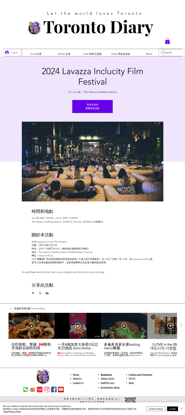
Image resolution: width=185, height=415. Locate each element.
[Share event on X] (40, 293)
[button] (167, 41)
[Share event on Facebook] (33, 293)
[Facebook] (54, 389)
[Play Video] (32, 326)
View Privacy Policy (12, 411)
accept (173, 408)
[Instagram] (47, 389)
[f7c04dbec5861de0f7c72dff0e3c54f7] (25, 389)
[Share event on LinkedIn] (47, 293)
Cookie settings (156, 408)
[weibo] (32, 389)
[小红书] (39, 389)
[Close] (181, 409)
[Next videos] (181, 325)
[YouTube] (61, 389)
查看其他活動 (92, 108)
